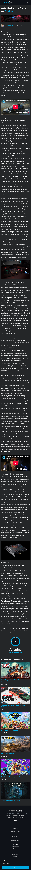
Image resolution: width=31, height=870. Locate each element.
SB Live (15, 856)
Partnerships (14, 815)
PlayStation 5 (15, 837)
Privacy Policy (11, 817)
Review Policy (22, 815)
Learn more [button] (6, 863)
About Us (7, 815)
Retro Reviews (16, 833)
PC (15, 835)
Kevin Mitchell (11, 25)
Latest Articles (15, 846)
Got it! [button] (15, 867)
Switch (15, 838)
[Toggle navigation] (27, 2)
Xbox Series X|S (15, 840)
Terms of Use (19, 817)
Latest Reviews (15, 831)
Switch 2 (15, 848)
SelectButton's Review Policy (15, 652)
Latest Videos (15, 854)
